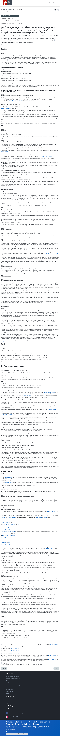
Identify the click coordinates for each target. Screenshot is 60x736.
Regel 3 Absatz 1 (12, 517)
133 (43, 513)
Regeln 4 (45, 517)
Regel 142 (3, 537)
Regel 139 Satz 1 (5, 535)
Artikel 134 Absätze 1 (49, 513)
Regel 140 (13, 535)
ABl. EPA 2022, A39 (52, 655)
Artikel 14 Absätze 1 (51, 511)
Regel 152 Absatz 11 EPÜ (29, 395)
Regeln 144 (3, 540)
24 (8, 520)
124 (23, 527)
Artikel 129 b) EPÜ (9, 482)
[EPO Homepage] (7, 2)
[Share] (58, 10)
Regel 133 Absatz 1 (10, 531)
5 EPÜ (14, 341)
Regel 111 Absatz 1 (6, 524)
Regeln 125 (4, 529)
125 (25, 513)
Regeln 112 (13, 524)
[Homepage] (1, 9)
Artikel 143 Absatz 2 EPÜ (6, 108)
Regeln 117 (18, 527)
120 (21, 513)
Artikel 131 (37, 513)
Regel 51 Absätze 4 (6, 341)
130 (9, 529)
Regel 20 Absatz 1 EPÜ (8, 414)
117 (17, 513)
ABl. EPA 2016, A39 (54, 644)
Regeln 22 (4, 520)
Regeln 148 (4, 542)
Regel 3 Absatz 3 (38, 517)
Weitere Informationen (14, 729)
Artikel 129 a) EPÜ (9, 477)
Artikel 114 (13, 513)
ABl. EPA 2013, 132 (14, 653)
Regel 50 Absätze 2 (6, 522)
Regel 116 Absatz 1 (11, 527)
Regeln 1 (4, 517)
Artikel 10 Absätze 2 (12, 100)
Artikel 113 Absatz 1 (49, 253)
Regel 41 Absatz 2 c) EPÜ (6, 151)
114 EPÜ (57, 253)
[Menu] (54, 3)
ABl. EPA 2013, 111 (14, 650)
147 (9, 540)
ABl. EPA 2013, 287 (14, 648)
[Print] (55, 10)
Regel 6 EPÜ (13, 273)
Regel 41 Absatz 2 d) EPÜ (46, 156)
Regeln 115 (4, 527)
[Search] (50, 3)
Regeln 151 (3, 544)
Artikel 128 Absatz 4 (30, 513)
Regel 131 (4, 531)
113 (18, 524)
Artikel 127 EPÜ (34, 374)
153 (9, 544)
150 (9, 542)
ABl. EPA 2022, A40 (52, 659)
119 (19, 513)
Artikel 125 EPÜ (49, 548)
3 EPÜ (20, 100)
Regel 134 (20, 533)
